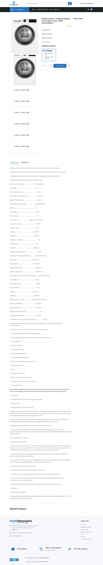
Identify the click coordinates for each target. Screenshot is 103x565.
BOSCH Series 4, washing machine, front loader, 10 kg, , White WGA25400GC (56, 21)
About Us (83, 524)
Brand (33, 9)
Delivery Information (86, 527)
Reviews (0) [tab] (24, 162)
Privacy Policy (84, 529)
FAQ (51, 9)
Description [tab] (15, 162)
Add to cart (60, 66)
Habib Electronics (44, 558)
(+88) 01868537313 (16, 536)
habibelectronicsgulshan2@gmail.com (22, 533)
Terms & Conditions (43, 9)
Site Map (83, 536)
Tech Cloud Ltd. (44, 561)
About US (56, 9)
